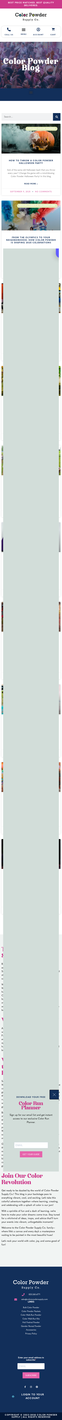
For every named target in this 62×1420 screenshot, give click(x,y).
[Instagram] (31, 1387)
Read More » (31, 184)
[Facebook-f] (25, 1387)
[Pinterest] (37, 1387)
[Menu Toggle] (24, 30)
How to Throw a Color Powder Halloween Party (31, 162)
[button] (31, 92)
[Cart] (53, 29)
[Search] (56, 117)
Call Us (9, 35)
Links (31, 1302)
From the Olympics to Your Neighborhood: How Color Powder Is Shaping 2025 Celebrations (31, 240)
